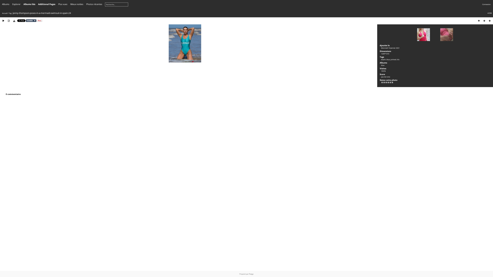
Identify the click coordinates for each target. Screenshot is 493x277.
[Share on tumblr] (31, 21)
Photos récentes (94, 4)
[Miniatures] (479, 20)
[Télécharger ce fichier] (14, 20)
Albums (5, 4)
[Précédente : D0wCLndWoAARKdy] (484, 20)
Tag (10, 13)
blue (388, 59)
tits (398, 59)
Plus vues (62, 4)
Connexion (486, 4)
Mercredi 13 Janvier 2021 (390, 48)
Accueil (4, 13)
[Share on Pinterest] (39, 21)
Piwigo (251, 274)
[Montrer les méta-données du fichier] (8, 20)
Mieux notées (76, 4)
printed (393, 59)
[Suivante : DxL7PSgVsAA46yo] (489, 20)
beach (383, 59)
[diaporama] (3, 20)
